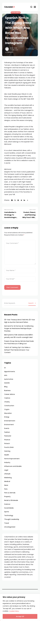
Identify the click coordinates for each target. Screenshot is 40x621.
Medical (7, 481)
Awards (7, 383)
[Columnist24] (9, 7)
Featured (7, 436)
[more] (27, 200)
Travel (6, 523)
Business (7, 390)
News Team (13, 48)
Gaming (7, 451)
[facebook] (12, 200)
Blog (5, 387)
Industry (7, 462)
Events (6, 428)
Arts (5, 375)
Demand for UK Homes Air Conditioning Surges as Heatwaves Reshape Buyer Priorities (18, 328)
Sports (6, 512)
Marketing (8, 478)
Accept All (20, 616)
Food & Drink (9, 447)
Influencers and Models (13, 466)
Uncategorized (9, 527)
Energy (6, 417)
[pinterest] (18, 200)
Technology (8, 515)
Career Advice (9, 394)
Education (8, 413)
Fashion (7, 432)
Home (7, 12)
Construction (9, 406)
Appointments (9, 371)
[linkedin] (24, 200)
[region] (20, 607)
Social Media (15, 12)
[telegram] (21, 200)
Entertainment (9, 421)
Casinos (7, 398)
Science (7, 504)
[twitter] (15, 200)
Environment (9, 424)
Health (6, 455)
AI (5, 368)
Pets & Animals (9, 493)
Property (7, 496)
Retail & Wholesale (11, 500)
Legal (6, 470)
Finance (7, 440)
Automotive (8, 379)
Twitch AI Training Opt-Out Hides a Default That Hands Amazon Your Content (17, 350)
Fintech (7, 443)
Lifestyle (7, 474)
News (6, 485)
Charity (7, 402)
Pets (5, 489)
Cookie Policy (14, 611)
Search (31, 303)
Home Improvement (12, 459)
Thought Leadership (11, 519)
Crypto (6, 409)
